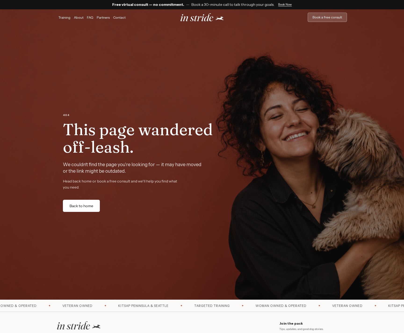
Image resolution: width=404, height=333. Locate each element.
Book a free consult (327, 17)
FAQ (90, 17)
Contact (119, 17)
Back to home (81, 205)
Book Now (285, 4)
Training (64, 17)
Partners (103, 17)
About (78, 17)
